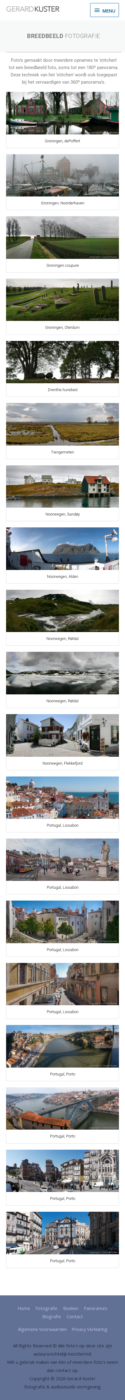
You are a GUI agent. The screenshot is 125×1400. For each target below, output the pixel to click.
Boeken (70, 1308)
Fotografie (46, 1308)
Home (24, 1308)
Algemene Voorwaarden (42, 1329)
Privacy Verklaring (89, 1329)
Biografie (51, 1316)
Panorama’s (95, 1308)
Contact (75, 1316)
